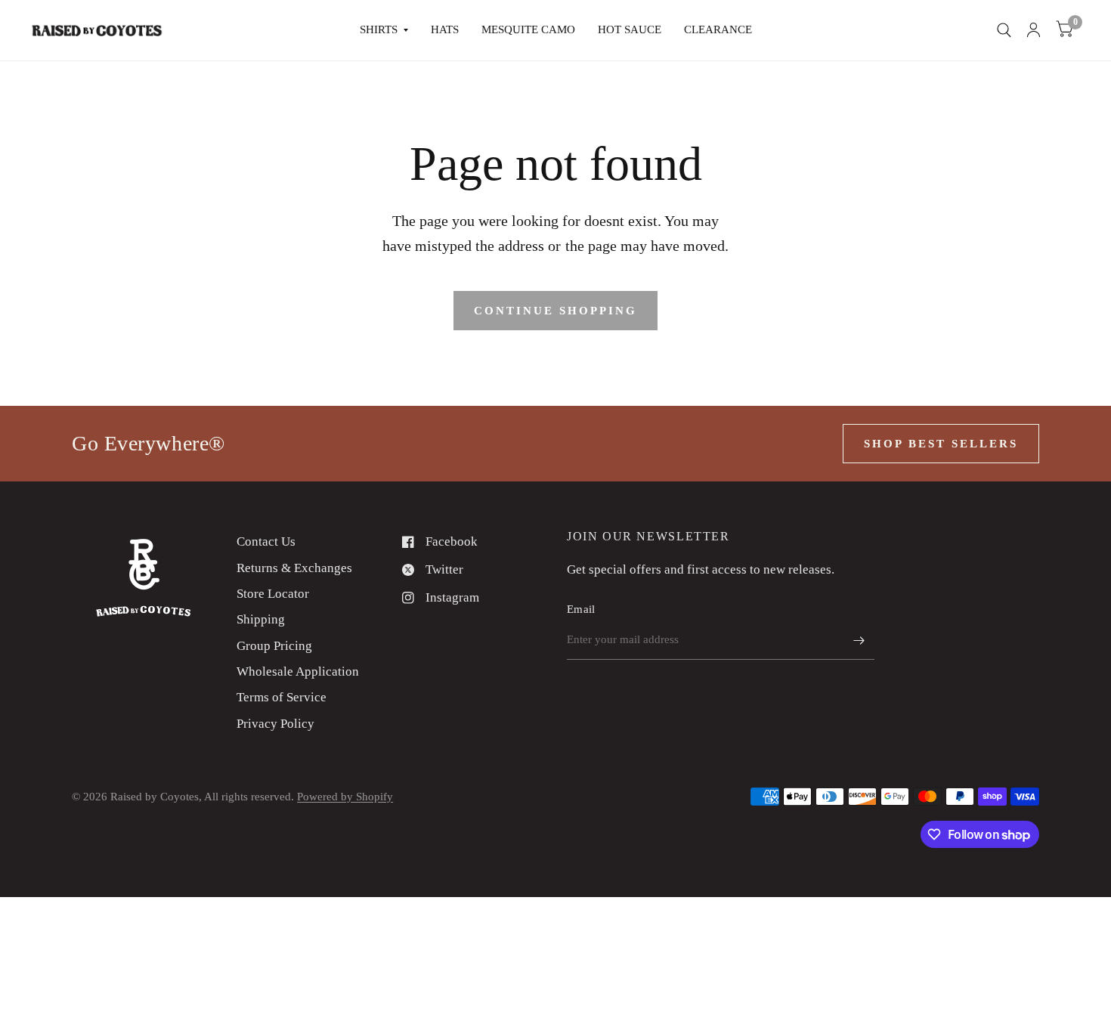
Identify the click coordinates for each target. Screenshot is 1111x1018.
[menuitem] (383, 30)
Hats (445, 29)
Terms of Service (281, 697)
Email (581, 609)
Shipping (261, 619)
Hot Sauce (629, 29)
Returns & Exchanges (294, 568)
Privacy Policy (275, 723)
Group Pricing (274, 646)
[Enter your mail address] (859, 640)
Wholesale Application (298, 671)
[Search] (1004, 30)
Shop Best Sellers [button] (941, 444)
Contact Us (266, 541)
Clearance (718, 29)
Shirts (379, 29)
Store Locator (273, 593)
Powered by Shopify (345, 797)
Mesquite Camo (528, 29)
